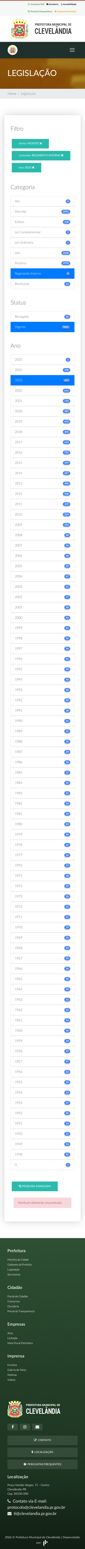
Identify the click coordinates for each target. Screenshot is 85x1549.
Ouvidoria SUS (37, 4)
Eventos (12, 1365)
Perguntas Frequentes (43, 1464)
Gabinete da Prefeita (19, 1264)
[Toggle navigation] (72, 50)
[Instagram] (25, 1427)
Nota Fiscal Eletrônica (20, 1343)
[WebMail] (37, 1427)
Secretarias (13, 1274)
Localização (43, 1452)
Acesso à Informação (66, 12)
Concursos (13, 1301)
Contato (44, 1440)
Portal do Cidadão (17, 1296)
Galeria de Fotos (16, 1370)
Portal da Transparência (41, 12)
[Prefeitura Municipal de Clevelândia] (42, 28)
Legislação (13, 1269)
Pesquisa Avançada (36, 1186)
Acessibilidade (69, 4)
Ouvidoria (53, 4)
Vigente (29, 143)
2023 (25, 167)
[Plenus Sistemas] (45, 1542)
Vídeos (11, 1380)
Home (12, 93)
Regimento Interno (40, 155)
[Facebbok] (12, 1427)
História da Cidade (18, 1260)
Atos (10, 1333)
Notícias (12, 1375)
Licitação (12, 1338)
